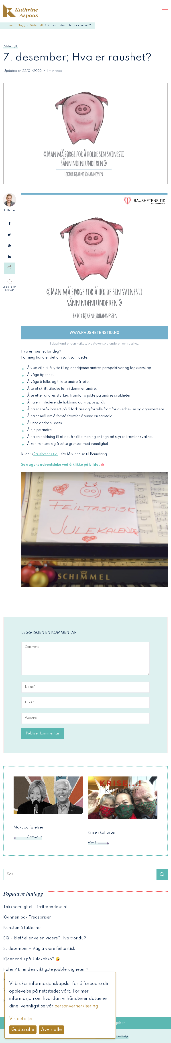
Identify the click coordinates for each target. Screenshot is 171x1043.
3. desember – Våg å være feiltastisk (39, 949)
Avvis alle (51, 1030)
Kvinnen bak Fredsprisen (27, 917)
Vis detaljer (21, 1019)
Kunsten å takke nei (22, 928)
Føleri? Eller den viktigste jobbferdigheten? (45, 970)
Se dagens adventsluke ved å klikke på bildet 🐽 (62, 465)
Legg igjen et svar (10, 288)
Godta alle (22, 1030)
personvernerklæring (76, 1006)
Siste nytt (10, 46)
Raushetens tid (45, 454)
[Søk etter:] (80, 874)
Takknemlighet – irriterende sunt (35, 907)
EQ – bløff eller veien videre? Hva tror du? (44, 938)
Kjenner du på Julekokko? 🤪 (31, 959)
